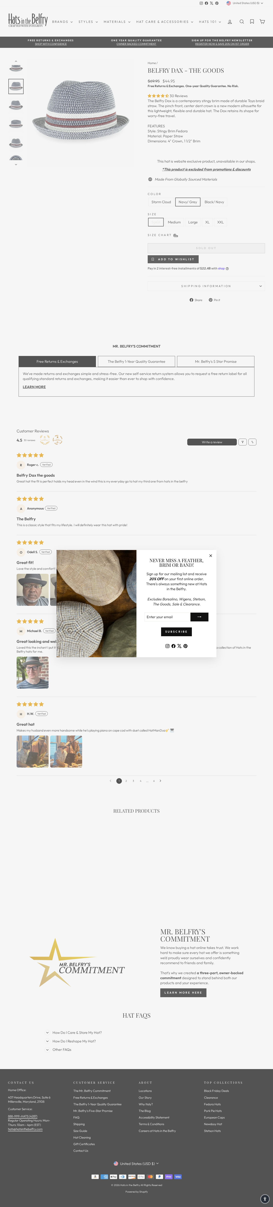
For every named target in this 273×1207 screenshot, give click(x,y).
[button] (265, 1199)
